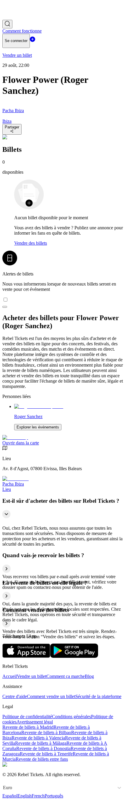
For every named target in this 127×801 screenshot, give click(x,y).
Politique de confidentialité (27, 716)
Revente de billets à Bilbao (46, 732)
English (24, 795)
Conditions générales (71, 716)
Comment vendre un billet (51, 696)
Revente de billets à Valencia (38, 737)
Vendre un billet (31, 676)
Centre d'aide (14, 696)
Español (9, 795)
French (38, 795)
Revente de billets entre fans (42, 759)
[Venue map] (15, 437)
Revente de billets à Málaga (40, 743)
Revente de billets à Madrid (27, 727)
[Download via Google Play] (74, 656)
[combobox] (3, 787)
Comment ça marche (65, 676)
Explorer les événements (38, 427)
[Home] (18, 17)
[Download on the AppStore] (26, 656)
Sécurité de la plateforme (98, 696)
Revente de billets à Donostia (43, 748)
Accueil (9, 676)
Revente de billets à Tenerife (46, 753)
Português (54, 795)
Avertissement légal (35, 721)
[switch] (4, 307)
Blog (89, 676)
